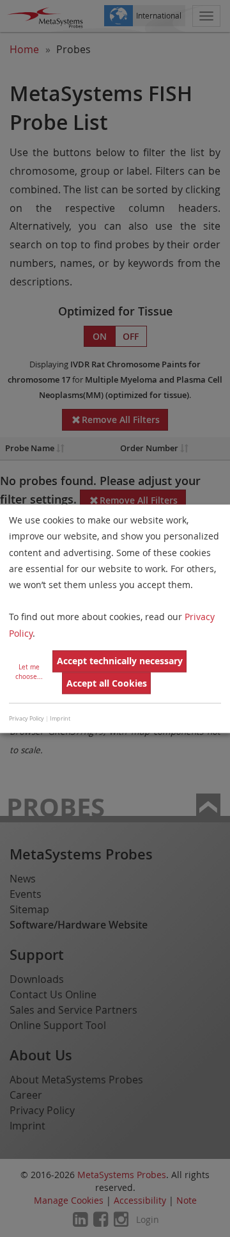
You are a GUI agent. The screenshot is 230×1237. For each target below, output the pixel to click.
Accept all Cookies (106, 683)
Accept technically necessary (120, 661)
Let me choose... (29, 672)
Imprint (60, 719)
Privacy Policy (26, 719)
